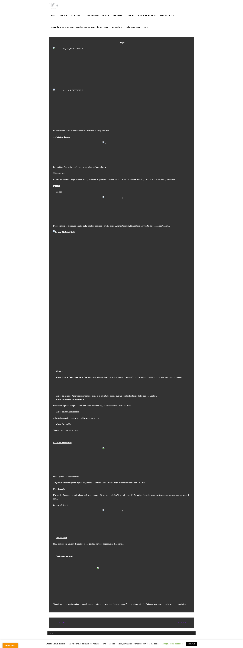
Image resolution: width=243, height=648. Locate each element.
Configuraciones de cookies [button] (172, 644)
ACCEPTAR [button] (191, 644)
